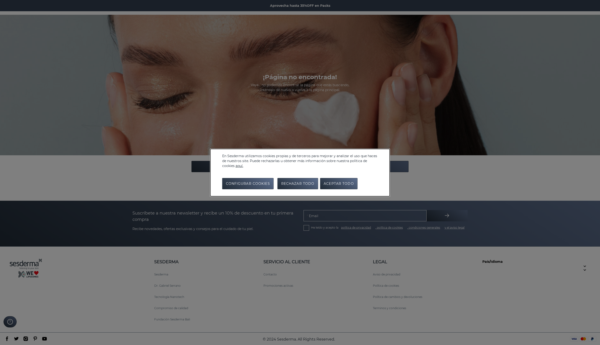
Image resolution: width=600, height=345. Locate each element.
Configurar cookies (248, 184)
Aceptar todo (339, 184)
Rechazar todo (298, 184)
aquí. (239, 166)
